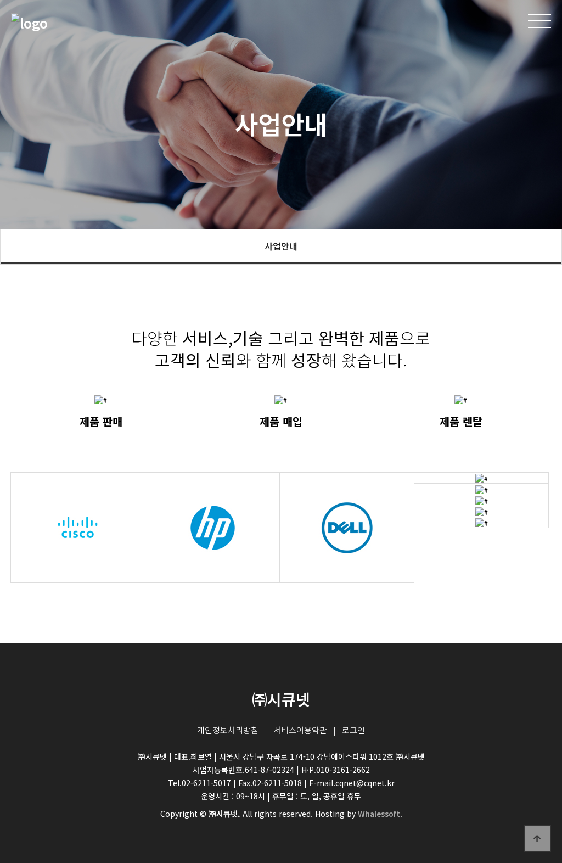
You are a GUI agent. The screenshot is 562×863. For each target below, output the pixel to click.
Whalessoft (379, 813)
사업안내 (281, 246)
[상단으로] (537, 838)
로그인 (353, 730)
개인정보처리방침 (227, 730)
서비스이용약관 (300, 730)
